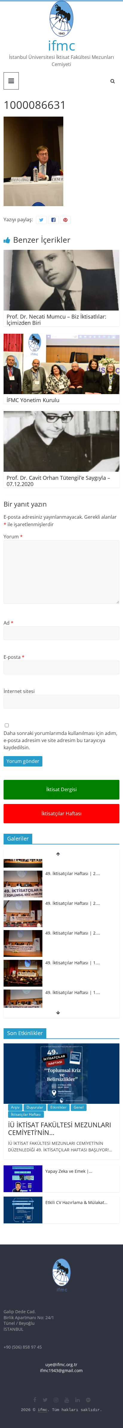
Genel (79, 1107)
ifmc (61, 45)
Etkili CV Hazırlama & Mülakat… (76, 1202)
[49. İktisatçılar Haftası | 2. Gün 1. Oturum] (23, 923)
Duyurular (35, 1107)
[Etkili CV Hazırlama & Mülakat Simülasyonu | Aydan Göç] (23, 1200)
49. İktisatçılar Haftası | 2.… (72, 863)
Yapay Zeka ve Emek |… (68, 1171)
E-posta (14, 657)
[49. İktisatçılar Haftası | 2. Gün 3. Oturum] (23, 863)
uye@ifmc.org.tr (61, 1364)
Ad (8, 623)
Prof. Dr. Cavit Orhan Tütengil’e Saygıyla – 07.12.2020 (58, 481)
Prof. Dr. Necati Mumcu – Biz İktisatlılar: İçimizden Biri (56, 320)
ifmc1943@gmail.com (61, 1370)
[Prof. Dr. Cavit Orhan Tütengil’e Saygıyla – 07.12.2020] (61, 414)
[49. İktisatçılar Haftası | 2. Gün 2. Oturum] (23, 893)
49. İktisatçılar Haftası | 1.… (72, 953)
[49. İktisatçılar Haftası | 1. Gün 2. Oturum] (23, 953)
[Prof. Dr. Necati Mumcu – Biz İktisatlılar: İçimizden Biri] (61, 253)
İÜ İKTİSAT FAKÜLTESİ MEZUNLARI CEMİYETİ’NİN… (59, 1128)
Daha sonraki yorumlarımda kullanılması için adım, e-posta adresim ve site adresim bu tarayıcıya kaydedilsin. (60, 740)
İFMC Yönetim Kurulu (33, 400)
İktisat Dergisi (61, 789)
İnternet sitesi (19, 691)
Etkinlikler (58, 1107)
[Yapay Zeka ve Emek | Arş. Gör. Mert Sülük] (23, 1168)
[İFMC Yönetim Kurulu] (61, 337)
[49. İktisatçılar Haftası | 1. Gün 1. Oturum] (23, 983)
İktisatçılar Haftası (61, 813)
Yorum (13, 536)
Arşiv (15, 1107)
